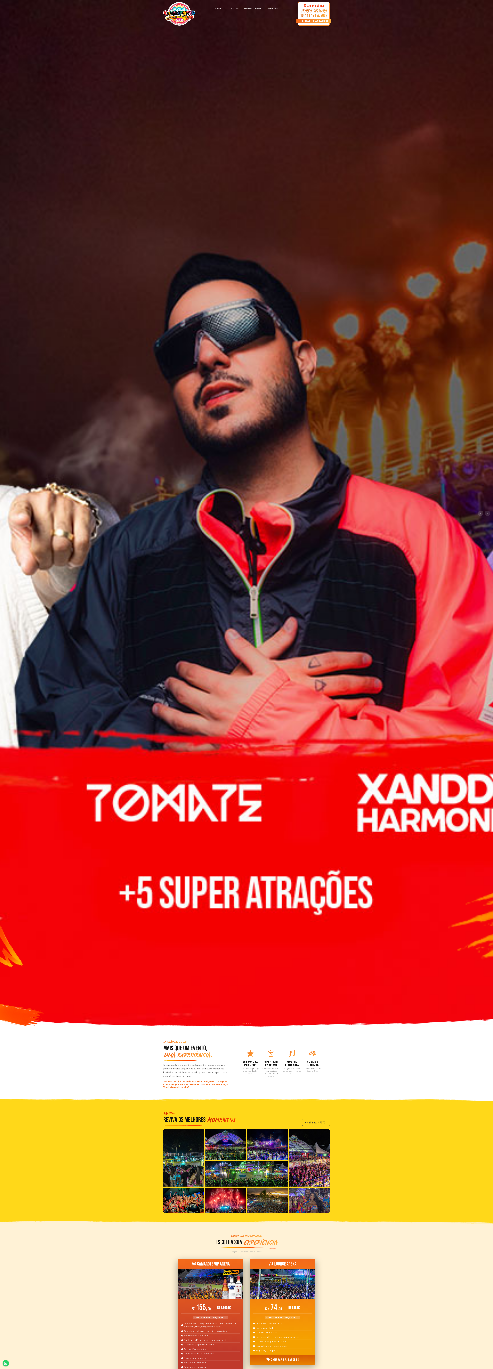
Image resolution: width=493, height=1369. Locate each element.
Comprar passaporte (285, 1360)
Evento (220, 9)
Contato (272, 9)
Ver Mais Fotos (318, 1122)
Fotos (235, 9)
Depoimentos (253, 9)
